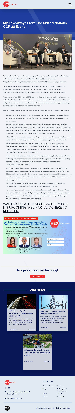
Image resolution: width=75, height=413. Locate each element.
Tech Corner (61, 386)
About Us (60, 394)
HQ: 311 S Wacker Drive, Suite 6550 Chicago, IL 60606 (18, 393)
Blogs (45, 389)
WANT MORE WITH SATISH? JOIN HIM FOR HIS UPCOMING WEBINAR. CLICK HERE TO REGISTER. (35, 207)
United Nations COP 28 (27, 86)
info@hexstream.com (15, 398)
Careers (45, 397)
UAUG (45, 394)
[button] (70, 4)
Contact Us (60, 397)
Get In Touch (36, 276)
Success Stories (48, 386)
